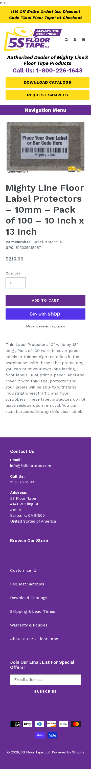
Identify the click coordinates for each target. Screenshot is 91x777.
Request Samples (47, 94)
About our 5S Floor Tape (34, 638)
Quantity (13, 273)
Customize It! (23, 570)
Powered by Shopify (68, 752)
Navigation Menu (45, 110)
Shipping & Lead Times (32, 611)
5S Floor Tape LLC (36, 752)
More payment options (45, 326)
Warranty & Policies (29, 625)
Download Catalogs (47, 82)
